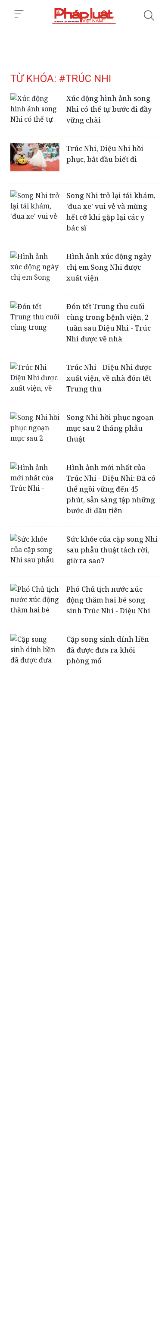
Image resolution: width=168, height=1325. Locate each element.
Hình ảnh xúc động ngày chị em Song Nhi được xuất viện (108, 267)
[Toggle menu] (19, 14)
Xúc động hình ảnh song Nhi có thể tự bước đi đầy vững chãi (109, 109)
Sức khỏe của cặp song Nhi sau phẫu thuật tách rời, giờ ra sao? (112, 549)
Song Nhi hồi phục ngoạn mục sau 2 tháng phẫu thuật (110, 428)
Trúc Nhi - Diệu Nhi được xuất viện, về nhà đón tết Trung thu (109, 378)
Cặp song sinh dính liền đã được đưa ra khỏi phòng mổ (107, 650)
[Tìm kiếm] (149, 15)
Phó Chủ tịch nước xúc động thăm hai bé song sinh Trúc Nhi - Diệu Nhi (108, 599)
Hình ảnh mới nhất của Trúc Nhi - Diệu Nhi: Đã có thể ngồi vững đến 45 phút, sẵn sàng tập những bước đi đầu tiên (111, 489)
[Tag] (84, 15)
